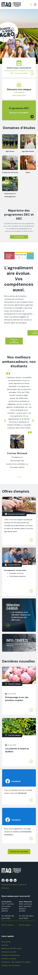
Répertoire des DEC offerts (12, 948)
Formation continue (9, 959)
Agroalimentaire (28, 151)
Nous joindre (6, 942)
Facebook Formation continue (13, 885)
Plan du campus (7, 925)
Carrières (5, 945)
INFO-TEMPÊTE (17, 640)
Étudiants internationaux (11, 955)
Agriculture (10, 151)
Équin (28, 172)
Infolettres (5, 888)
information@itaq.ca (10, 921)
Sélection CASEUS (13, 606)
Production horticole (10, 172)
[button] (5, 420)
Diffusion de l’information (11, 965)
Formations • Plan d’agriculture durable (16, 962)
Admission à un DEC (9, 952)
